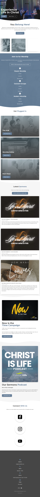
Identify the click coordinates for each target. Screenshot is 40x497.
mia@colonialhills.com (20, 464)
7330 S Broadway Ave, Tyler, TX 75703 (20, 477)
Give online (20, 484)
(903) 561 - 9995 (20, 470)
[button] (38, 2)
